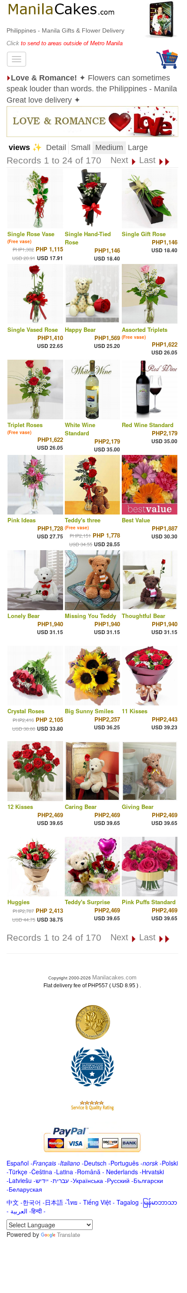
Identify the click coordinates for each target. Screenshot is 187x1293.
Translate (68, 1234)
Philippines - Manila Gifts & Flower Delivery (65, 30)
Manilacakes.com (114, 977)
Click (14, 43)
